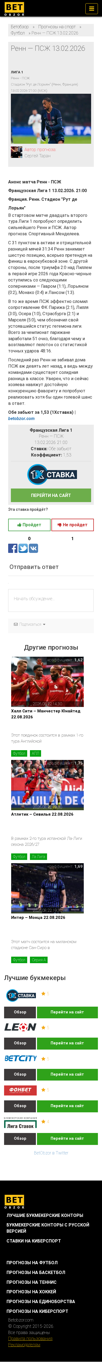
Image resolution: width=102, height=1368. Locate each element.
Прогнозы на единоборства (41, 1301)
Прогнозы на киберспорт (37, 1311)
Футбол (19, 753)
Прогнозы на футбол (32, 1262)
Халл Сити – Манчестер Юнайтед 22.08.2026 (46, 714)
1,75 (78, 763)
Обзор (20, 1012)
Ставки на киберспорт (34, 1241)
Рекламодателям (24, 1344)
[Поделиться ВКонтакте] (33, 547)
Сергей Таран (37, 155)
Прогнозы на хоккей (31, 1291)
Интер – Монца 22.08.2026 (38, 917)
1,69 (78, 866)
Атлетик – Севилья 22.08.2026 (42, 814)
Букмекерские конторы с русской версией (48, 1228)
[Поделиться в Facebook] (13, 547)
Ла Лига (38, 856)
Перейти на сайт (67, 1012)
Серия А (39, 960)
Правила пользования (30, 1338)
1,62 (78, 660)
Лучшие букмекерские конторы (45, 1215)
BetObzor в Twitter (51, 1153)
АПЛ (35, 753)
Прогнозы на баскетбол (36, 1272)
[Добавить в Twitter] (23, 547)
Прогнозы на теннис (32, 1282)
